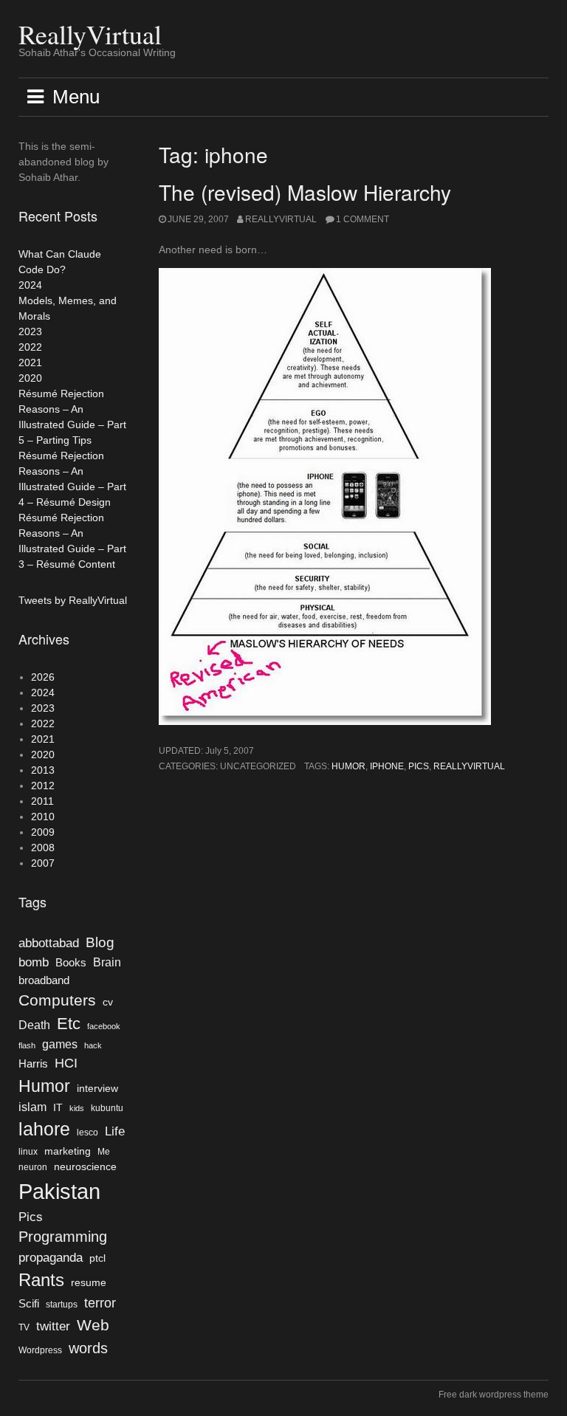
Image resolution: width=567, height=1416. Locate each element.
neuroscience (85, 1166)
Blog (100, 942)
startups (62, 1304)
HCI (66, 1063)
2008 (43, 847)
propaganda (50, 1257)
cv (108, 1002)
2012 (43, 785)
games (60, 1044)
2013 (43, 770)
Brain (107, 962)
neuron (32, 1167)
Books (70, 963)
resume (88, 1282)
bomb (33, 962)
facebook (103, 1026)
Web (93, 1324)
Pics (418, 766)
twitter (53, 1326)
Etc (68, 1023)
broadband (43, 980)
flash (26, 1045)
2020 (30, 378)
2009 (43, 832)
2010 (43, 816)
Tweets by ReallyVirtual (72, 600)
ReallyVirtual (90, 34)
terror (100, 1303)
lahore (44, 1128)
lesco (87, 1132)
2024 (30, 285)
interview (97, 1088)
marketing (67, 1151)
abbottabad (48, 942)
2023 (30, 331)
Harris (33, 1064)
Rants (41, 1280)
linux (28, 1152)
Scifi (28, 1304)
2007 (43, 863)
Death (34, 1025)
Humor (348, 766)
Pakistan (59, 1191)
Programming (62, 1236)
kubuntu (107, 1108)
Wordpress (40, 1350)
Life (115, 1131)
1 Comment (362, 219)
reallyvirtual (469, 766)
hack (93, 1045)
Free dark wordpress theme (494, 1394)
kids (76, 1108)
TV (24, 1327)
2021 (30, 362)
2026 (43, 677)
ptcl (97, 1258)
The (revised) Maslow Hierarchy (305, 192)
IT (58, 1107)
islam (32, 1107)
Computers (57, 999)
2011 (42, 801)
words (88, 1348)
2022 (30, 347)
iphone (387, 766)
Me (103, 1152)
